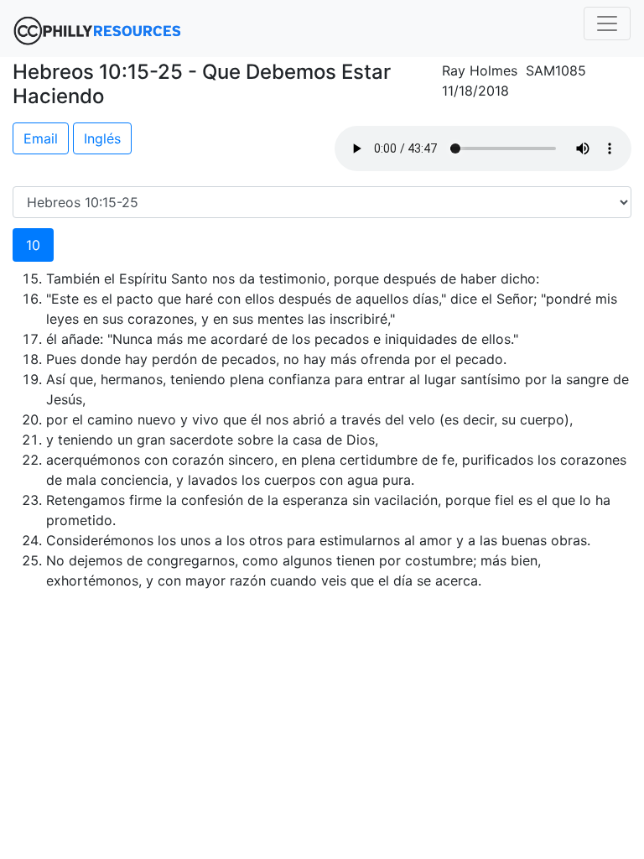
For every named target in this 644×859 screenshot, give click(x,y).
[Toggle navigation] (607, 23)
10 (33, 245)
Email (40, 138)
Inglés (102, 138)
